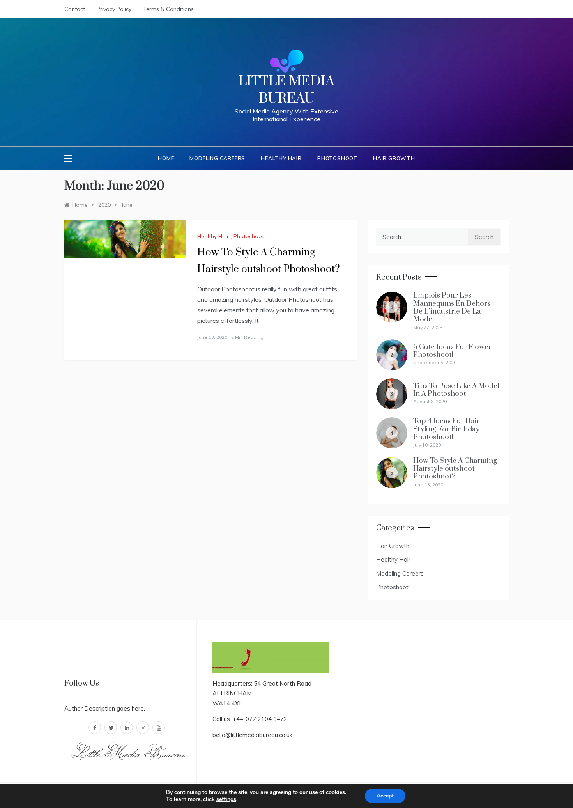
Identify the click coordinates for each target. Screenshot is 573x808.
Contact (74, 8)
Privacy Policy (114, 8)
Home (166, 158)
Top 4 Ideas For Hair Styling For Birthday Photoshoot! (446, 428)
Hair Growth (394, 158)
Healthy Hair (281, 158)
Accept (385, 795)
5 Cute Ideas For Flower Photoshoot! (452, 350)
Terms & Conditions (168, 8)
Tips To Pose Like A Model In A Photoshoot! (456, 389)
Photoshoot (337, 158)
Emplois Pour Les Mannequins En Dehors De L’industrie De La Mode (451, 307)
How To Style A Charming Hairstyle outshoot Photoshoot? (455, 468)
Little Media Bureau (286, 90)
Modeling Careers (217, 158)
